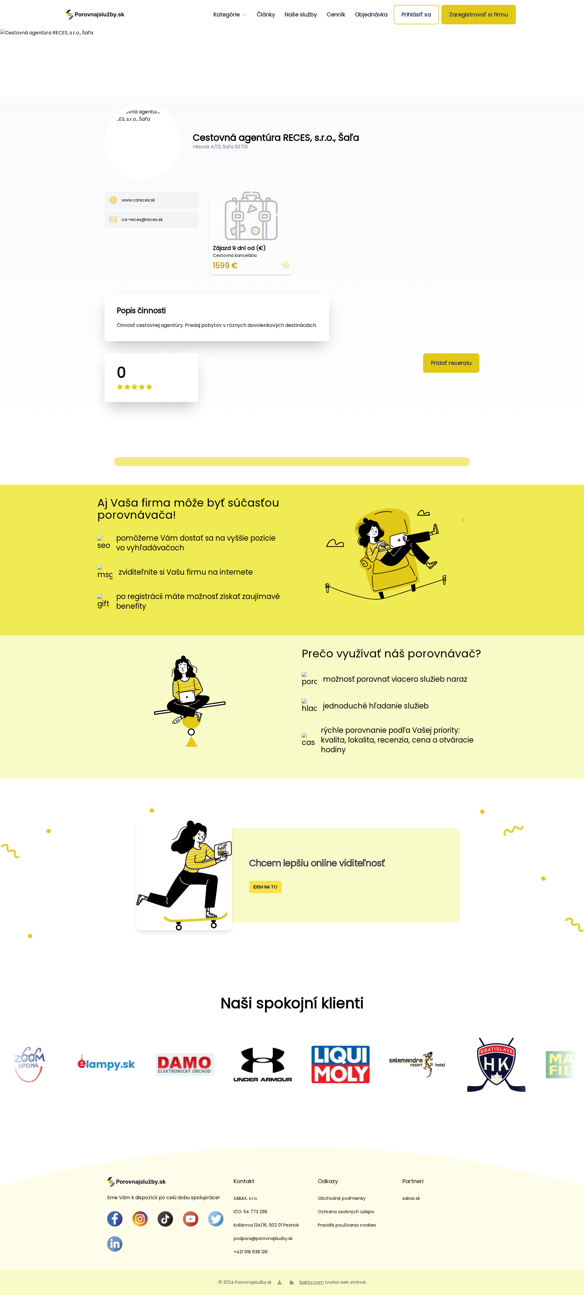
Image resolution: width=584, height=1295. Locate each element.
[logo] (95, 14)
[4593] (59, 1064)
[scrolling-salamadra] (371, 1064)
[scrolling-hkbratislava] (448, 1064)
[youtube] (190, 1219)
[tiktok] (165, 1219)
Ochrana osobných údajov (346, 1212)
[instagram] (140, 1219)
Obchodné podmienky (342, 1198)
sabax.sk (411, 1198)
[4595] (137, 1064)
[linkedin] (115, 1244)
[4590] (526, 1065)
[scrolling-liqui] (293, 1064)
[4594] (215, 1064)
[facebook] (115, 1219)
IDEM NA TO (265, 887)
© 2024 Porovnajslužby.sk (245, 1282)
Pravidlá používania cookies (347, 1225)
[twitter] (216, 1219)
